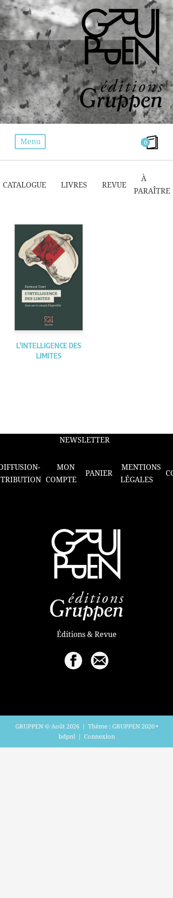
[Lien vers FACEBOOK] (73, 660)
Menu (30, 141)
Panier (99, 473)
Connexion (99, 736)
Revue (114, 185)
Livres (74, 185)
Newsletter (85, 440)
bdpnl (67, 736)
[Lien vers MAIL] (99, 660)
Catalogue (24, 185)
